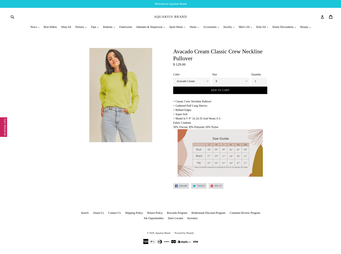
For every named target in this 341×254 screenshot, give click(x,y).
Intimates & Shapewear (149, 26)
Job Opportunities (154, 218)
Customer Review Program (245, 212)
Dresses (80, 26)
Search (85, 212)
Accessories (210, 26)
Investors (192, 218)
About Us (98, 212)
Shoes (193, 26)
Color (176, 74)
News (34, 26)
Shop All (66, 26)
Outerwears (125, 26)
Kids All (261, 26)
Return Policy (155, 212)
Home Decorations (283, 26)
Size (214, 74)
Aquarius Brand (170, 16)
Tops (94, 26)
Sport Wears (176, 26)
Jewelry (228, 26)
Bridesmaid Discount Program (208, 212)
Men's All (244, 26)
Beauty (304, 26)
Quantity (256, 74)
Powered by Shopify (184, 233)
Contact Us (114, 212)
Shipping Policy (134, 212)
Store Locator (175, 218)
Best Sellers (50, 26)
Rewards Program (177, 212)
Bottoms (108, 26)
